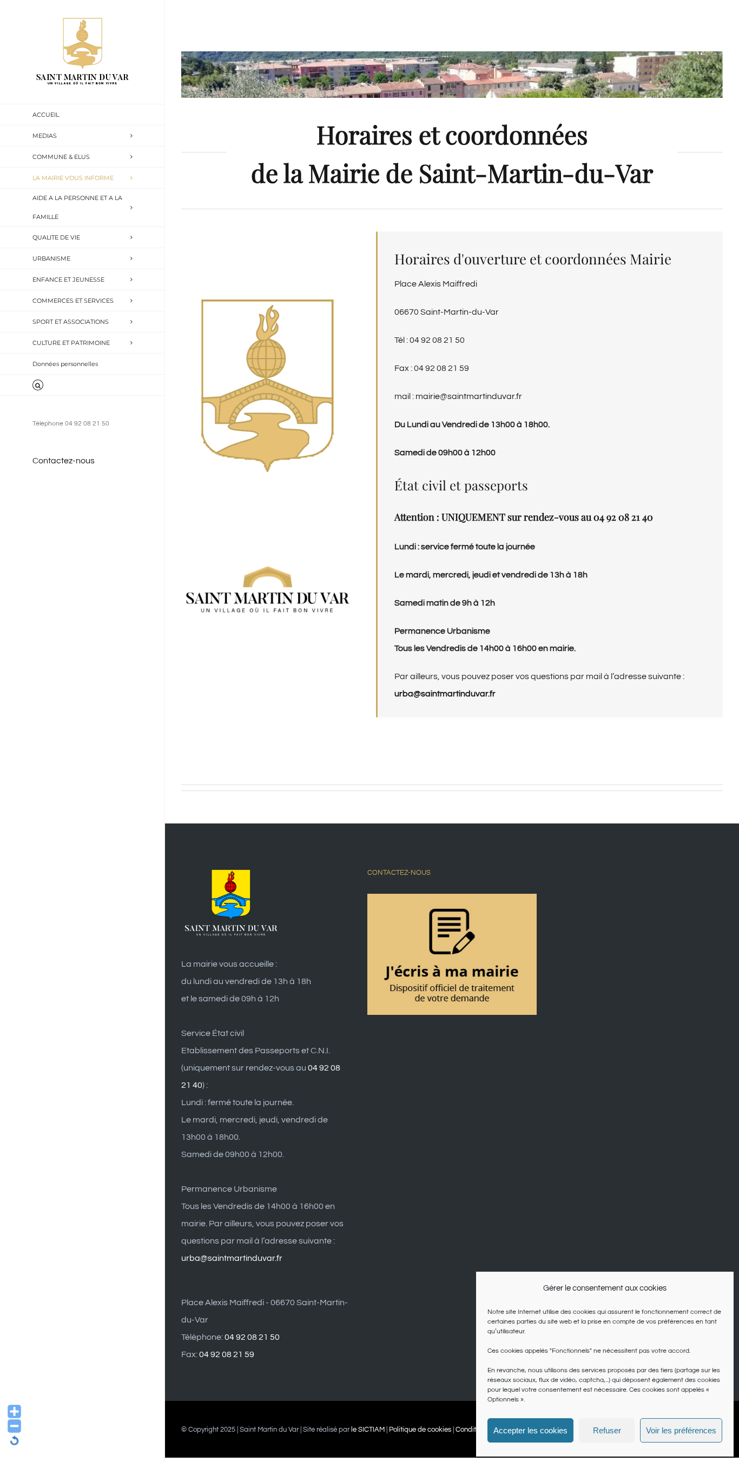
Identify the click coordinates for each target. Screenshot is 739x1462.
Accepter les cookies (530, 1430)
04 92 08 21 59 (226, 1354)
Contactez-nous (63, 460)
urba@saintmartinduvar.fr (231, 1258)
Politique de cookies (420, 1429)
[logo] (267, 565)
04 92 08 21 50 (252, 1337)
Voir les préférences (681, 1430)
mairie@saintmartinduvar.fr (468, 396)
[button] (82, 385)
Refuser (607, 1430)
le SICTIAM (368, 1429)
